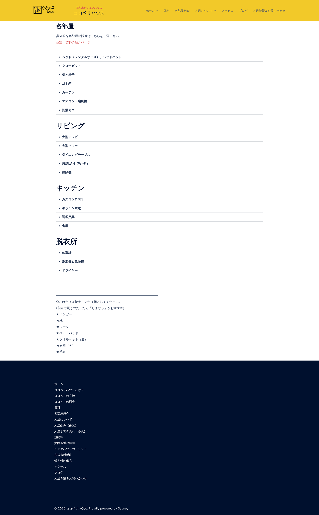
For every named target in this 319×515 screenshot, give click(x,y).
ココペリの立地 (64, 396)
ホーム (150, 11)
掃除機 (66, 172)
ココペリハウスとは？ (69, 390)
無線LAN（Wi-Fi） (76, 163)
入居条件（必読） (66, 425)
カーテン (68, 92)
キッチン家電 (71, 208)
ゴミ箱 (66, 83)
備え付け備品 (63, 460)
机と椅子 (68, 74)
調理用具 (68, 217)
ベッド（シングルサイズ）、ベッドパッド (92, 57)
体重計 (66, 253)
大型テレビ (70, 137)
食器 (65, 226)
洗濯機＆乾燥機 (73, 261)
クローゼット (71, 66)
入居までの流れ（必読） (70, 431)
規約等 (58, 437)
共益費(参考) (62, 455)
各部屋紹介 (182, 11)
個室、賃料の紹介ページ (73, 42)
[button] (152, 11)
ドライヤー (70, 270)
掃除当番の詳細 (64, 443)
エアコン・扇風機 (74, 101)
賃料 (166, 11)
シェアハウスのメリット (70, 449)
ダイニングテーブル (76, 154)
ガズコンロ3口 (72, 199)
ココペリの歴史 (64, 401)
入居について (204, 11)
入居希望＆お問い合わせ (269, 11)
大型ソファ (70, 146)
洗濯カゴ (68, 110)
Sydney (123, 508)
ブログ (243, 11)
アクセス (227, 11)
